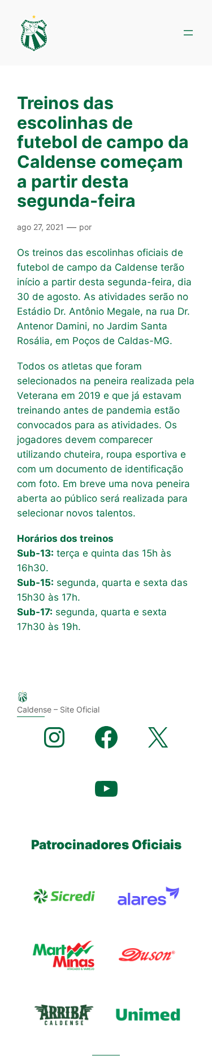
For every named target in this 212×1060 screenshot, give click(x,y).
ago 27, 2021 (40, 227)
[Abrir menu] (188, 33)
